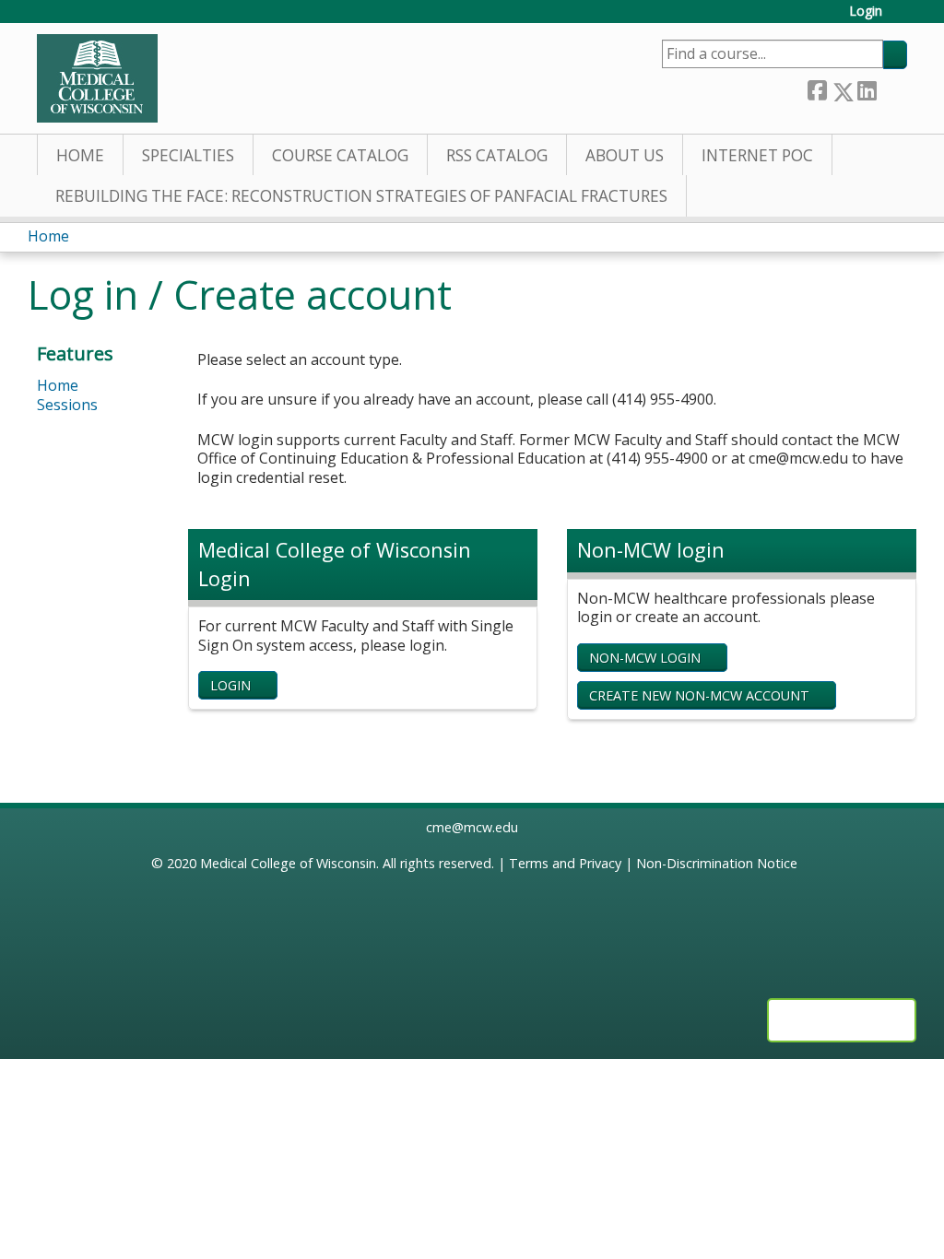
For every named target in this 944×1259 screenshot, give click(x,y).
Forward (891, 87)
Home (80, 155)
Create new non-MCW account (699, 695)
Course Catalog (340, 155)
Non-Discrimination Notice (716, 863)
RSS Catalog (497, 155)
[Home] (97, 78)
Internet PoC (757, 155)
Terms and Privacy (565, 863)
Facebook (817, 88)
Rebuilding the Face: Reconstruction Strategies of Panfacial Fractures (361, 195)
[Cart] (901, 18)
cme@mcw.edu (472, 827)
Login (865, 11)
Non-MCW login (645, 657)
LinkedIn (866, 87)
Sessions (67, 404)
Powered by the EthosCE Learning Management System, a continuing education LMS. (841, 1020)
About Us (624, 155)
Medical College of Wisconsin (288, 863)
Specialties (188, 155)
